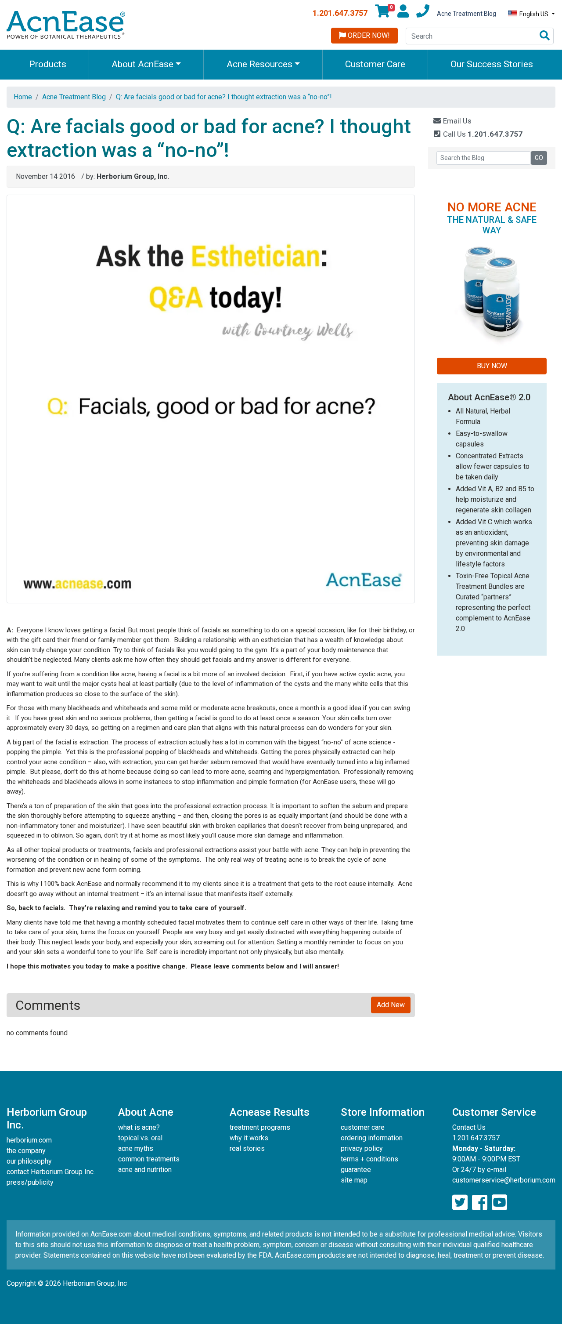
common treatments (149, 1159)
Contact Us (469, 1127)
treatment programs (260, 1127)
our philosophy (29, 1161)
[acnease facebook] (479, 1203)
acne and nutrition (145, 1169)
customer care (363, 1127)
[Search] (544, 36)
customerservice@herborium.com (503, 1180)
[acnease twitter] (460, 1203)
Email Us (456, 120)
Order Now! (368, 35)
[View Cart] (382, 13)
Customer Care (375, 64)
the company (26, 1150)
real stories (247, 1148)
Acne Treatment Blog (466, 13)
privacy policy (362, 1148)
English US (534, 14)
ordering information (372, 1138)
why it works (249, 1138)
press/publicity (30, 1182)
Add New (391, 1005)
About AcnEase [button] (142, 64)
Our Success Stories (491, 64)
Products (47, 64)
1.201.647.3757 (340, 13)
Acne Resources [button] (259, 64)
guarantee (356, 1169)
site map (354, 1180)
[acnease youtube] (499, 1203)
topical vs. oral (140, 1138)
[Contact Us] (423, 13)
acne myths (135, 1148)
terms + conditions (369, 1159)
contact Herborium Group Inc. (51, 1172)
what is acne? (139, 1127)
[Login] (403, 13)
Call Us (481, 134)
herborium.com (29, 1140)
